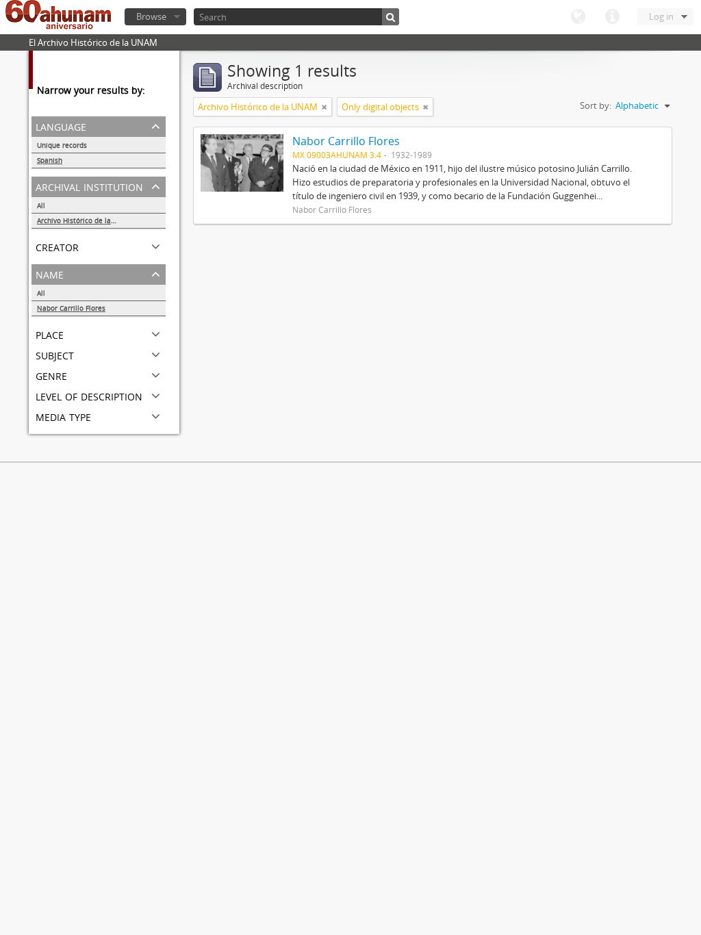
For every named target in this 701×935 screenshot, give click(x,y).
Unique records (62, 145)
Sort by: (595, 105)
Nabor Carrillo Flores (71, 308)
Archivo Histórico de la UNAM (85, 220)
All (41, 205)
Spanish (49, 160)
